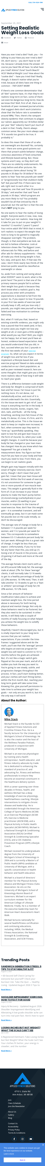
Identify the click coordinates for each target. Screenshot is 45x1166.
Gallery (11, 1115)
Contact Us (13, 1123)
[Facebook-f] (14, 1139)
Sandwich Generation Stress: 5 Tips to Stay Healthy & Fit (21, 968)
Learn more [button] (9, 1153)
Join (9, 1100)
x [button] (43, 1145)
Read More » (6, 989)
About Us (12, 1111)
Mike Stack (11, 719)
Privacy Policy (14, 1129)
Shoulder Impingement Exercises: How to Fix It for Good (22, 998)
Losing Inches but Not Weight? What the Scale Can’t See (20, 1029)
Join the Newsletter (16, 1106)
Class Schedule (14, 1103)
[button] (6, 38)
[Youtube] (30, 1139)
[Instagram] (22, 1139)
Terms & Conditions (16, 1133)
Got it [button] (22, 1160)
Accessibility (13, 1126)
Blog (10, 1118)
